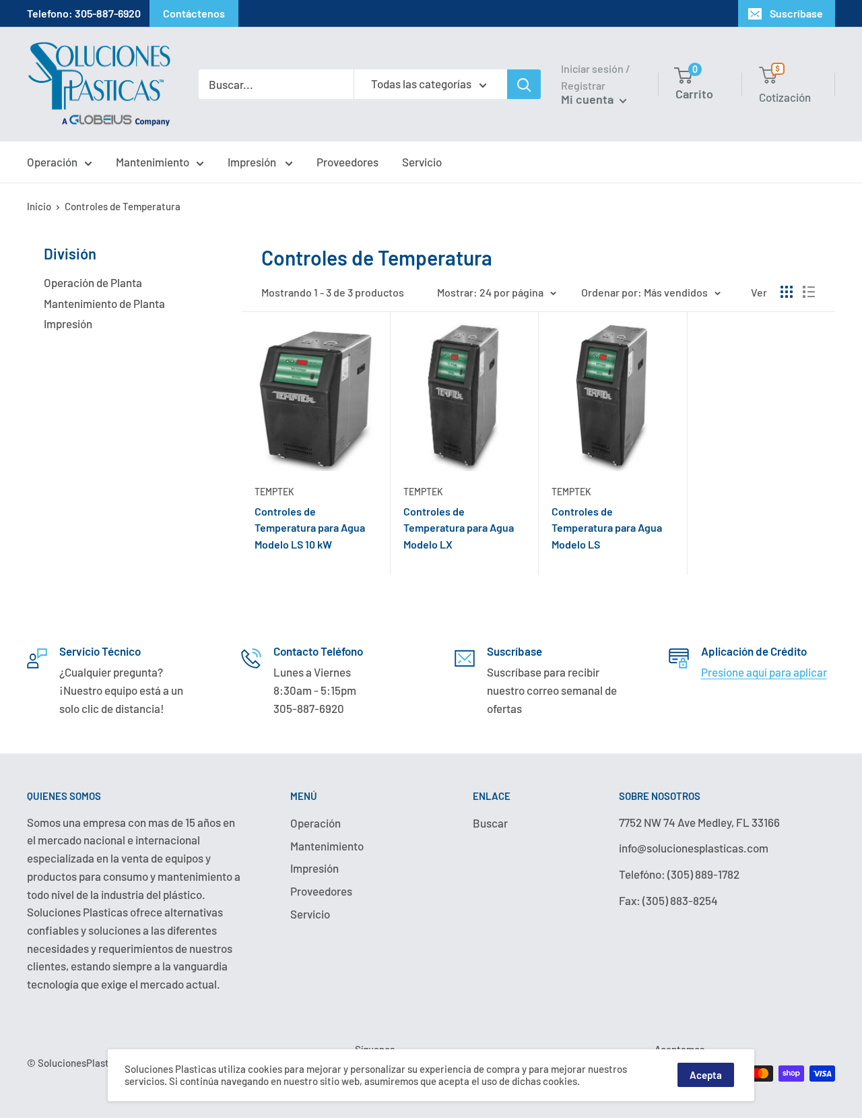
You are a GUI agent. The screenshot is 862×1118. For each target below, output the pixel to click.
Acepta (706, 1075)
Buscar (490, 823)
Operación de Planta (93, 282)
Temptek (274, 491)
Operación (52, 161)
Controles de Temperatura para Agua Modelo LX (458, 528)
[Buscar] (524, 84)
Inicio (39, 206)
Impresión (253, 161)
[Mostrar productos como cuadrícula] (787, 292)
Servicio (422, 161)
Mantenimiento (152, 161)
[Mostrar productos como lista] (809, 292)
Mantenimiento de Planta (104, 303)
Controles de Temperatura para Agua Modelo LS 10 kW (310, 528)
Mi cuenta (588, 99)
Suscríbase (796, 13)
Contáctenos (194, 13)
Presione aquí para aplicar (764, 672)
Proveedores (347, 161)
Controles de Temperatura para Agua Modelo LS (607, 528)
